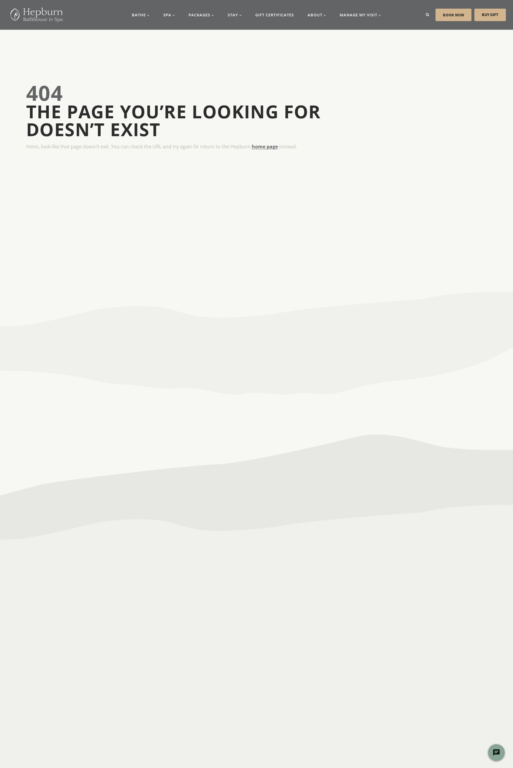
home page (265, 146)
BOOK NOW (453, 15)
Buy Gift (490, 15)
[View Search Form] (427, 14)
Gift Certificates (274, 15)
